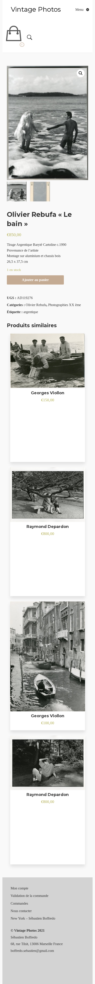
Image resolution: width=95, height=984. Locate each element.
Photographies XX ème (64, 305)
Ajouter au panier (35, 280)
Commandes (19, 903)
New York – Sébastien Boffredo (33, 918)
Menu (79, 9)
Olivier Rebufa (36, 305)
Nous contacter (21, 911)
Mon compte (19, 888)
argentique (30, 312)
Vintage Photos (36, 9)
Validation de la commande (29, 896)
